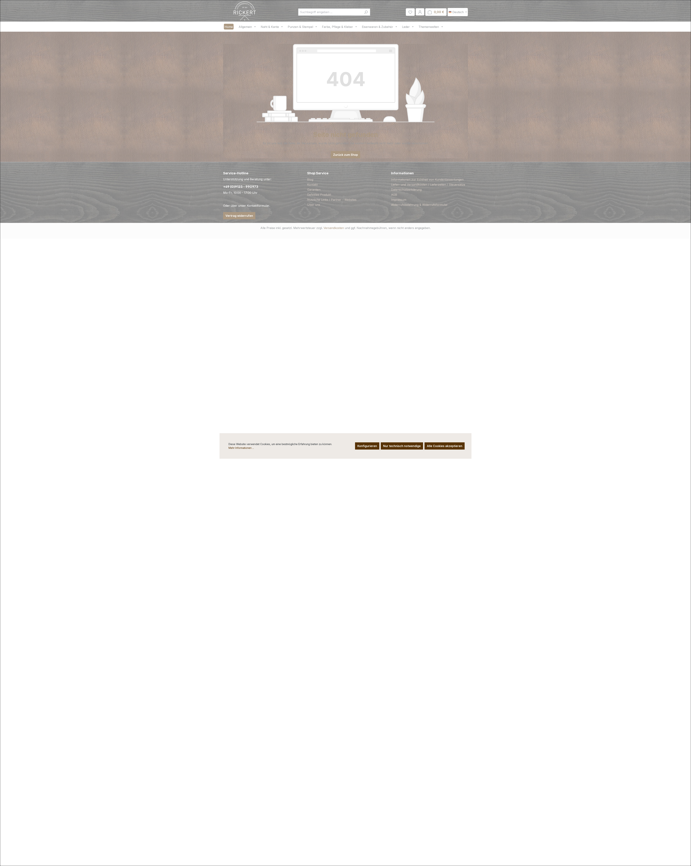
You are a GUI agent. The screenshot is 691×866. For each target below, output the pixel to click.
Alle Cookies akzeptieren (444, 446)
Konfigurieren (367, 446)
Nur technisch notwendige (402, 446)
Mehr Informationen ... (241, 447)
